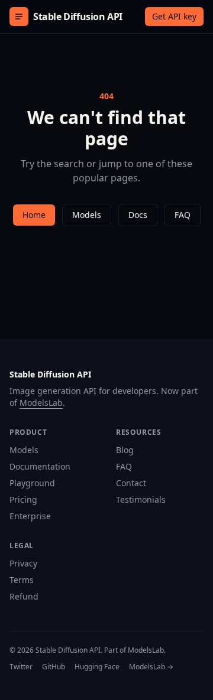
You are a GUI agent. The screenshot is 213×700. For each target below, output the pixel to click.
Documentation (39, 466)
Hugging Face (97, 667)
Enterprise (30, 516)
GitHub (53, 667)
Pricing (23, 499)
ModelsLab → (151, 667)
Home (34, 214)
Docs (137, 214)
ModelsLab (41, 402)
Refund (23, 596)
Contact (131, 483)
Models (86, 214)
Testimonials (141, 499)
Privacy (23, 563)
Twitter (21, 667)
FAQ (183, 214)
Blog (125, 449)
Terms (21, 579)
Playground (32, 483)
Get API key (174, 16)
